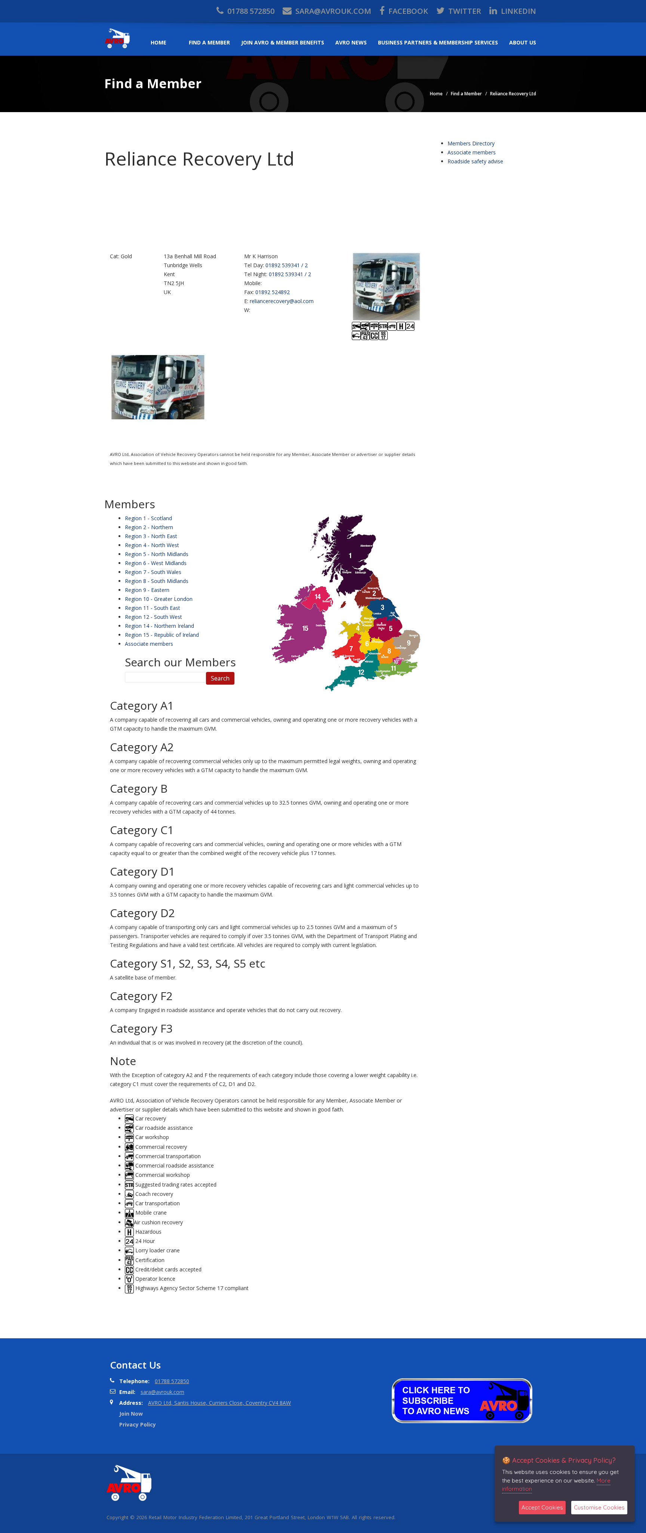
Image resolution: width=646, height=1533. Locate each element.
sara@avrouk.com (332, 11)
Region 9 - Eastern (147, 589)
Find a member (209, 42)
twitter (463, 11)
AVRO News (351, 42)
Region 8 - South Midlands (156, 580)
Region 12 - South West (153, 616)
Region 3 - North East (151, 536)
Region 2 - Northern (149, 527)
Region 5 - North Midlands (156, 554)
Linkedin (517, 11)
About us (522, 42)
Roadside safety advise (475, 161)
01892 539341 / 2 (286, 265)
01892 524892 (272, 292)
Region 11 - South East (152, 607)
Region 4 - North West (152, 545)
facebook (407, 11)
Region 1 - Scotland (148, 518)
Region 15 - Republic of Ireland (162, 634)
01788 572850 (249, 11)
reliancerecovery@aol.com (282, 301)
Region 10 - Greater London (159, 598)
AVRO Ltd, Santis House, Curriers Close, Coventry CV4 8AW (219, 1402)
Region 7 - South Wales (153, 572)
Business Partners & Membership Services (438, 42)
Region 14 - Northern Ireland (159, 625)
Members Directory (471, 143)
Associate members (149, 643)
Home (158, 42)
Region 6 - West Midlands (156, 563)
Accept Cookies (542, 1507)
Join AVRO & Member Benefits (282, 42)
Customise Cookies (599, 1507)
